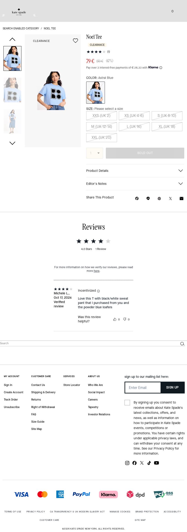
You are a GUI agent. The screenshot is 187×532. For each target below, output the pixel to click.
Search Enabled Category (21, 28)
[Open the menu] (179, 11)
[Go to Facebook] (134, 465)
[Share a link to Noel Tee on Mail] (181, 198)
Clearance (41, 41)
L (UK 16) (134, 126)
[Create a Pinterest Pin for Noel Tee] (159, 198)
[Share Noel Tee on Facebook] (137, 198)
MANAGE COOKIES (120, 511)
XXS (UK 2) (102, 115)
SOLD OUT (145, 153)
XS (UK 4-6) (134, 115)
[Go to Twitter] (142, 465)
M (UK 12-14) (101, 126)
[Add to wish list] (75, 40)
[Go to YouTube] (156, 465)
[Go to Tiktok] (149, 465)
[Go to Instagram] (127, 465)
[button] (12, 59)
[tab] (19, 11)
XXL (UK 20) (102, 137)
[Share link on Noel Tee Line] (148, 198)
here (96, 271)
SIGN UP (172, 387)
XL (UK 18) (167, 126)
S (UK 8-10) (167, 115)
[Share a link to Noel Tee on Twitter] (170, 198)
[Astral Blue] (95, 93)
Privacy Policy (164, 448)
